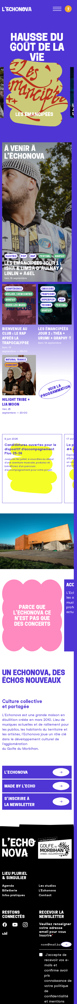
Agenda (8, 885)
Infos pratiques (13, 895)
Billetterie (9, 890)
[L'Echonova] (17, 8)
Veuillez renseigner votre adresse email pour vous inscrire (55, 929)
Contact (45, 895)
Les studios (47, 885)
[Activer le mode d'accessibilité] (68, 8)
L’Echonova (47, 890)
